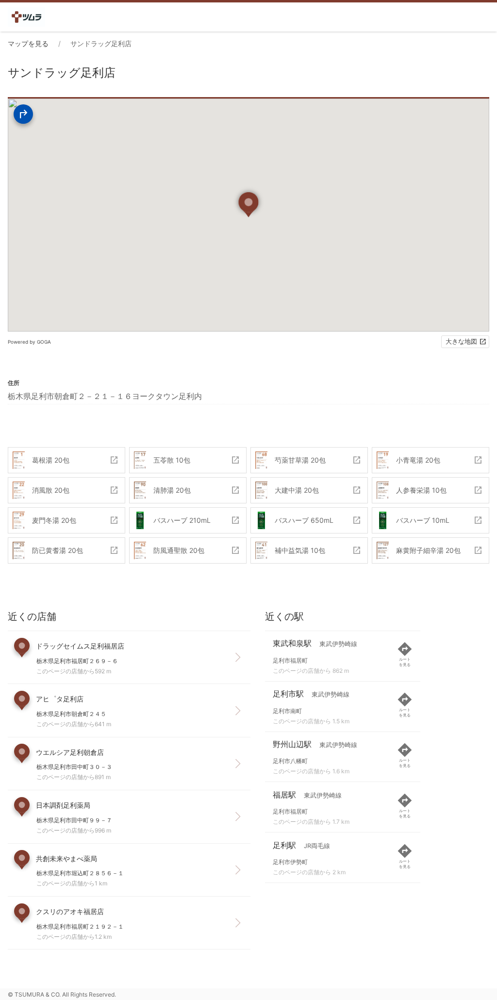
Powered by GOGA (29, 342)
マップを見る (28, 43)
